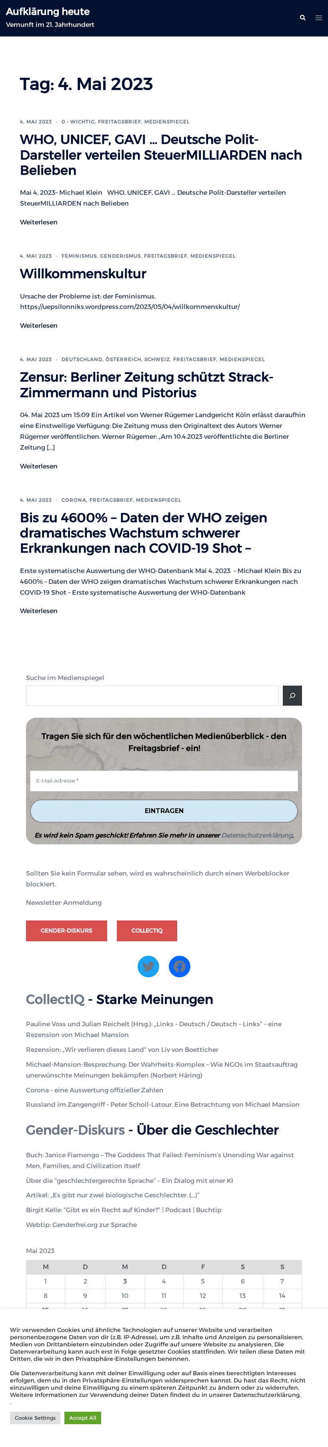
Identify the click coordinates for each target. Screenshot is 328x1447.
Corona (74, 500)
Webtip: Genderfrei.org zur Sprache (81, 1225)
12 (203, 1296)
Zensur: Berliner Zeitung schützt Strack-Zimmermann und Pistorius (147, 384)
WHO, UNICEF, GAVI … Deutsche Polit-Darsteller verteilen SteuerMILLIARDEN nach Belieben (161, 154)
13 (243, 1296)
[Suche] (292, 696)
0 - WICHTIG (78, 122)
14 (282, 1296)
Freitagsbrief (119, 122)
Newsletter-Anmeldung (64, 902)
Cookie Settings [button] (35, 1418)
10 (125, 1296)
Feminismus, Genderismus (101, 256)
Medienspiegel (167, 122)
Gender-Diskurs (66, 930)
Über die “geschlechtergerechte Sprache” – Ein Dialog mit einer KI (129, 1181)
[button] (302, 18)
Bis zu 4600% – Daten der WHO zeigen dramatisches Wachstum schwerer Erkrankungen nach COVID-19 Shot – (143, 533)
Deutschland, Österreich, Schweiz (116, 359)
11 (164, 1296)
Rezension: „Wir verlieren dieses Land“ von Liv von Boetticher (122, 1049)
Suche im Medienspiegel (65, 678)
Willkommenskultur (83, 273)
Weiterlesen (39, 222)
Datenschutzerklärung (256, 835)
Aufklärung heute (48, 11)
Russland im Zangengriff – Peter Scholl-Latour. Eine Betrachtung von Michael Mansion (163, 1104)
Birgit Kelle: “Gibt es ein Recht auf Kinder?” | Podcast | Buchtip (124, 1210)
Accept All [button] (82, 1418)
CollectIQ (147, 930)
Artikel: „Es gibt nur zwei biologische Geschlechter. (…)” (113, 1195)
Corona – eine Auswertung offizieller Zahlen (95, 1090)
